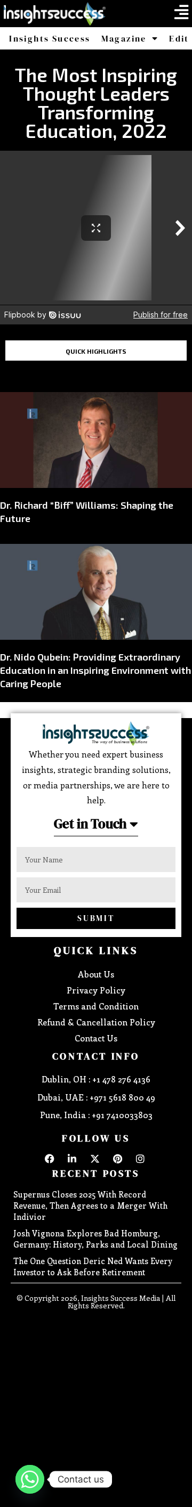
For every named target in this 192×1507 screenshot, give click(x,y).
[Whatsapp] (29, 1479)
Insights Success (49, 38)
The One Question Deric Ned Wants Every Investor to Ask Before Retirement (92, 1266)
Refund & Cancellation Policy (96, 1022)
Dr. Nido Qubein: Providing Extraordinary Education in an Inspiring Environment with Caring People (95, 670)
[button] (181, 12)
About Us (96, 974)
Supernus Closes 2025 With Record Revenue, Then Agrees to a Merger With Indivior (90, 1205)
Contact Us (96, 1038)
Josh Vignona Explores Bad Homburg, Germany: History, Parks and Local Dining (95, 1239)
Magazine (124, 38)
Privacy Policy (96, 990)
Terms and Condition (96, 1006)
